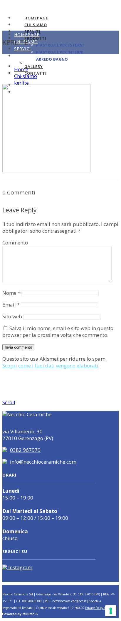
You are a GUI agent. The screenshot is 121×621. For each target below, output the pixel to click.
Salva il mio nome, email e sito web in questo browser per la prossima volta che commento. (57, 331)
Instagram (19, 567)
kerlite (21, 82)
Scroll (8, 402)
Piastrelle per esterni (60, 45)
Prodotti (26, 56)
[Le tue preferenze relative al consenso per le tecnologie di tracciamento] (110, 610)
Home (21, 69)
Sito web (12, 316)
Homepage (36, 18)
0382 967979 (25, 450)
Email (11, 304)
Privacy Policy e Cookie (100, 608)
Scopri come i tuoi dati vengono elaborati (50, 365)
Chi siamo (35, 24)
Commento (15, 242)
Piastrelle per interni (60, 52)
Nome (11, 292)
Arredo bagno (41, 77)
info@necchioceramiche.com (43, 461)
